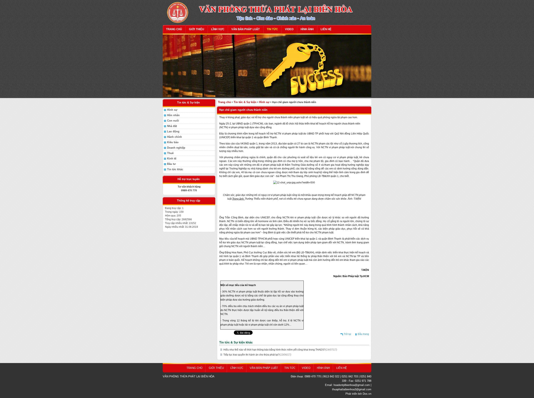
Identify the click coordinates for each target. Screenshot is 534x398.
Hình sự (172, 109)
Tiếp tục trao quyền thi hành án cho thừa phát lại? (257, 354)
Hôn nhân (173, 115)
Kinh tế (171, 158)
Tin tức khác (175, 169)
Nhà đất (172, 126)
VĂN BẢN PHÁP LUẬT (245, 29)
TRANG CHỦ (174, 29)
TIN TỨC (272, 29)
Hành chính (174, 136)
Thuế (170, 153)
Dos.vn (367, 393)
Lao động (173, 131)
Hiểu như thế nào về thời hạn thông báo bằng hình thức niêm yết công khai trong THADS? (280, 349)
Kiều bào (173, 142)
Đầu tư (171, 163)
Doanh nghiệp (176, 147)
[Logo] (267, 12)
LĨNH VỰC (217, 29)
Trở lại (347, 334)
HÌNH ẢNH (307, 29)
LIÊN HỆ (326, 29)
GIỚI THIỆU (196, 29)
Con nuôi (173, 120)
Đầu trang (363, 334)
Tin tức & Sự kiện (245, 102)
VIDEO (289, 29)
